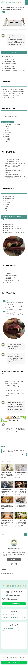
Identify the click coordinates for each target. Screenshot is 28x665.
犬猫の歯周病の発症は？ (10, 61)
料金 (24, 657)
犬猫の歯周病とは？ (9, 56)
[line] (16, 564)
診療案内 (20, 657)
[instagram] (14, 564)
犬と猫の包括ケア (6, 659)
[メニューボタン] (26, 2)
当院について (9, 657)
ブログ (12, 659)
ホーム (4, 657)
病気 (3, 11)
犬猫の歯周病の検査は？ (10, 66)
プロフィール (14, 559)
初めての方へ (15, 657)
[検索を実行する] (25, 534)
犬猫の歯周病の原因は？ (10, 59)
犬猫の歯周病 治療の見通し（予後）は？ (14, 70)
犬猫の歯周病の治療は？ (10, 68)
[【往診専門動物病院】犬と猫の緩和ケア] (11, 2)
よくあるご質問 (22, 659)
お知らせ (16, 659)
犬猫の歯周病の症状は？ (10, 63)
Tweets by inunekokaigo (7, 573)
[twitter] (12, 564)
